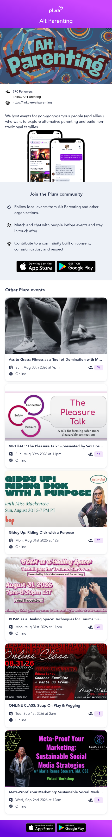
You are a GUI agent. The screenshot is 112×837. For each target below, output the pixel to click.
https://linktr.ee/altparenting (32, 102)
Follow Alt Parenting (27, 97)
